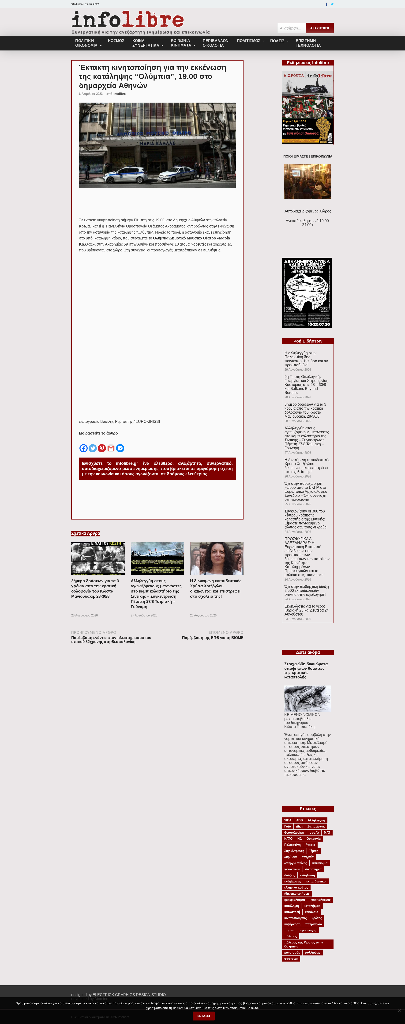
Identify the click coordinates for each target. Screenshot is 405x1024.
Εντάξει (203, 1015)
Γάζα (287, 826)
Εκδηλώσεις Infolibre (308, 62)
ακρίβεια (290, 857)
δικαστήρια (313, 869)
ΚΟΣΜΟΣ (116, 41)
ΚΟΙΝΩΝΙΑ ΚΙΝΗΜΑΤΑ (181, 42)
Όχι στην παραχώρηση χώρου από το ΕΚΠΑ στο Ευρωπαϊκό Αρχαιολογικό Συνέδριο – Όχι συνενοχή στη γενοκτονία (306, 491)
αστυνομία (319, 863)
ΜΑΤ (327, 832)
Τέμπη (313, 851)
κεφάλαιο (311, 912)
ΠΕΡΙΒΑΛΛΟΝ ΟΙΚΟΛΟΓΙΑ (216, 43)
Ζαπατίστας (316, 826)
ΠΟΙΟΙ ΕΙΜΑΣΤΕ (295, 156)
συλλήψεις (312, 952)
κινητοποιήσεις (295, 918)
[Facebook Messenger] (120, 444)
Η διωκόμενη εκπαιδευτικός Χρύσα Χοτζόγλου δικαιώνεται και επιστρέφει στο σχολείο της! (307, 466)
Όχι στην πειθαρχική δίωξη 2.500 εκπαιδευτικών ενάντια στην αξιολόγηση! (307, 591)
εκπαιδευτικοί (316, 881)
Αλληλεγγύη (316, 820)
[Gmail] (111, 444)
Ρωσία (310, 845)
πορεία (289, 930)
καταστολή (292, 912)
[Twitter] (332, 4)
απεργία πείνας (295, 863)
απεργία (308, 857)
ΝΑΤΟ (288, 838)
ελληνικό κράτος (296, 887)
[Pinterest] (102, 444)
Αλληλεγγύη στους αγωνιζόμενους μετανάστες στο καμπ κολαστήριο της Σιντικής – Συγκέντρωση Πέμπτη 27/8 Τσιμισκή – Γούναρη (307, 438)
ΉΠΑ (287, 820)
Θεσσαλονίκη (294, 832)
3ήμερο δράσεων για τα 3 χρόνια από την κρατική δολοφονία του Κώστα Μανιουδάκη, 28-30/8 (305, 410)
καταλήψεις (312, 906)
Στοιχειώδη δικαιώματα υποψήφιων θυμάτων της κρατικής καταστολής (306, 670)
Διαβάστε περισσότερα (304, 773)
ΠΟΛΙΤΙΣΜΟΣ (249, 41)
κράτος (317, 918)
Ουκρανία (314, 838)
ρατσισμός (292, 952)
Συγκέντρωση (294, 851)
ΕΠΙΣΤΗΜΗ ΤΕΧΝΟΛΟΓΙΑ (308, 43)
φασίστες (291, 958)
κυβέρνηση (292, 924)
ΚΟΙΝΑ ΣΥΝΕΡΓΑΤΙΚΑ (145, 43)
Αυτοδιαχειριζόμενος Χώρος (308, 211)
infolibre (119, 94)
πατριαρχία (313, 924)
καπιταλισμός (321, 899)
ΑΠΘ (299, 820)
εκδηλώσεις (292, 881)
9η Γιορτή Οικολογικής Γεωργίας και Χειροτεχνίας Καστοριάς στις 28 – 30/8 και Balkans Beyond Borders (306, 385)
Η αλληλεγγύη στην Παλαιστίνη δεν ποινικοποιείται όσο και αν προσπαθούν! (306, 359)
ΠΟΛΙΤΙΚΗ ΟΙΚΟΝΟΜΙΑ (86, 43)
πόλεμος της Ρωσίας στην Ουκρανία (303, 944)
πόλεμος (290, 936)
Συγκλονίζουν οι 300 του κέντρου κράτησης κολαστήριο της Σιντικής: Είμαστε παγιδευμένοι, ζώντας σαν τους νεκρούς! (306, 519)
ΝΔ (299, 838)
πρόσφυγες (308, 930)
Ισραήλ (314, 832)
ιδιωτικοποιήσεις (297, 893)
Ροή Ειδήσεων (307, 341)
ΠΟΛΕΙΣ (277, 41)
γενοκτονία (292, 869)
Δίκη (299, 826)
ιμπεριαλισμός (295, 899)
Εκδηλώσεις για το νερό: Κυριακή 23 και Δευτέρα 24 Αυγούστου (307, 610)
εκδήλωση (307, 875)
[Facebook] (326, 4)
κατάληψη (291, 906)
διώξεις (289, 875)
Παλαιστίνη (292, 845)
